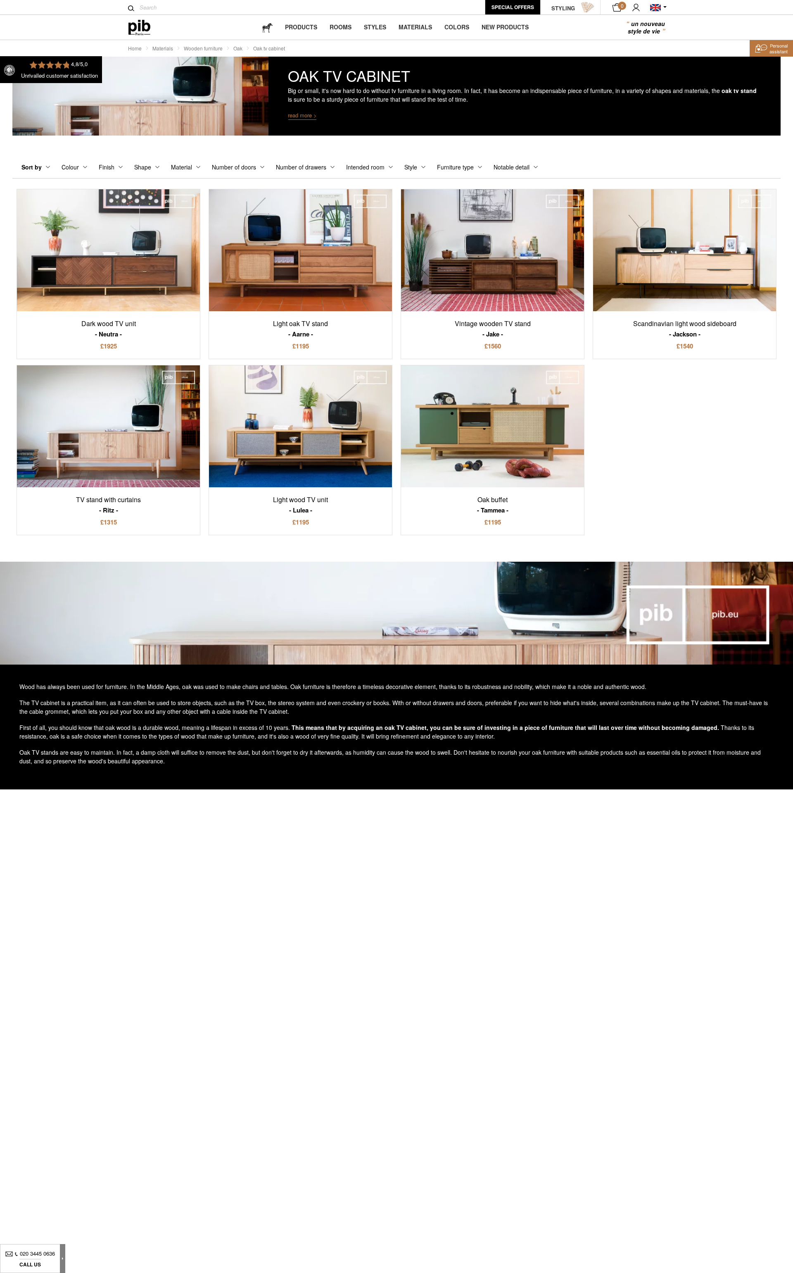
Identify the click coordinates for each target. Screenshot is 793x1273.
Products (301, 27)
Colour (70, 167)
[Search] (131, 8)
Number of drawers (301, 167)
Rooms (340, 27)
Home (135, 48)
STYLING (563, 8)
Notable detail (511, 167)
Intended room (365, 167)
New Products (505, 27)
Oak (237, 48)
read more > (302, 115)
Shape (142, 167)
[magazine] (267, 27)
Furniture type (455, 167)
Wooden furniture (203, 48)
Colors (456, 27)
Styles (375, 27)
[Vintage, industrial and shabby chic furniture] (146, 27)
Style (410, 167)
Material (181, 167)
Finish (106, 167)
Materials (415, 27)
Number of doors (234, 167)
